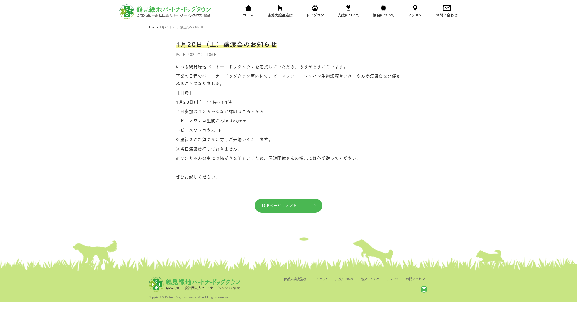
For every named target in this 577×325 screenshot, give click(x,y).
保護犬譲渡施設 (295, 279)
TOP (152, 27)
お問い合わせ (415, 279)
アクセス (393, 279)
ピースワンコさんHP (201, 130)
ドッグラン (321, 279)
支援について (344, 279)
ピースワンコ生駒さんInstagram (213, 121)
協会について (370, 279)
